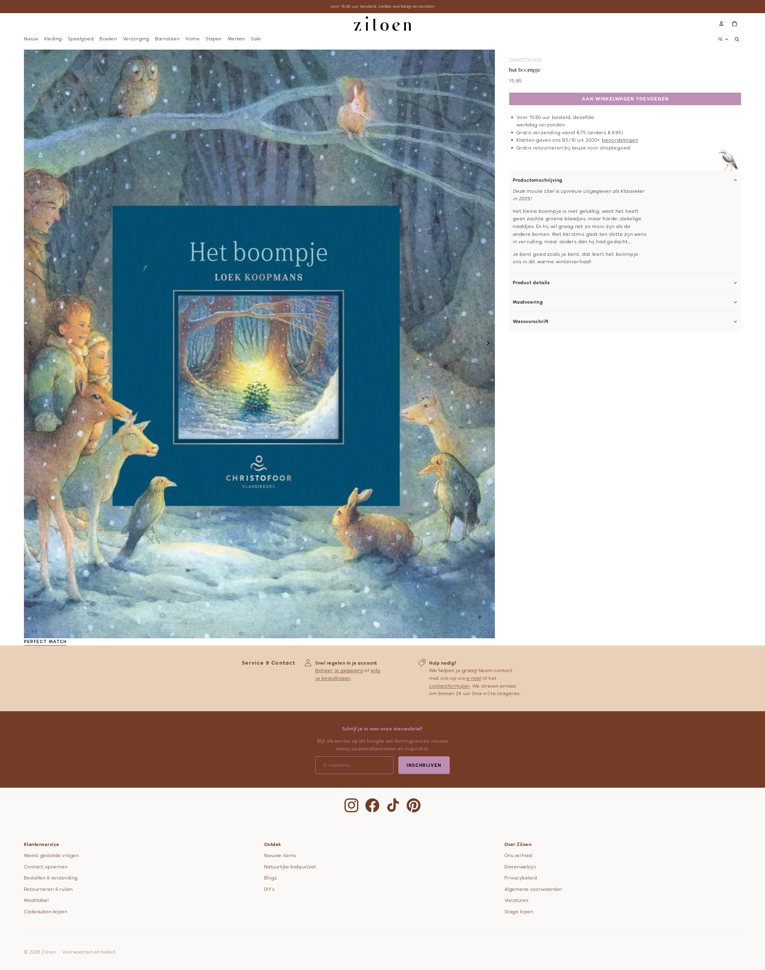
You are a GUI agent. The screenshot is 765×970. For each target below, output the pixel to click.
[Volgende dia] (490, 344)
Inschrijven (424, 765)
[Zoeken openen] (736, 39)
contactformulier (449, 686)
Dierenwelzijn (520, 867)
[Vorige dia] (29, 344)
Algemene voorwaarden (533, 889)
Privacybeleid (520, 878)
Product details (531, 282)
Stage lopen (518, 911)
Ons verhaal (518, 855)
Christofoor (525, 60)
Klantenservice (41, 844)
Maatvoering (528, 302)
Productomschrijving (537, 180)
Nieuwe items (280, 855)
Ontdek (272, 844)
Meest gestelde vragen (51, 855)
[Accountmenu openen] (721, 23)
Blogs (270, 878)
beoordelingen (620, 140)
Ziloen (49, 952)
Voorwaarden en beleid (88, 952)
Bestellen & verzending (51, 878)
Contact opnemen (46, 867)
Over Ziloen (517, 844)
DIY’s (269, 889)
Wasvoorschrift (531, 321)
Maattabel (36, 900)
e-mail (473, 678)
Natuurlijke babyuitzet (290, 867)
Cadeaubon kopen (45, 911)
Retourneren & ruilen (48, 889)
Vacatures (516, 900)
